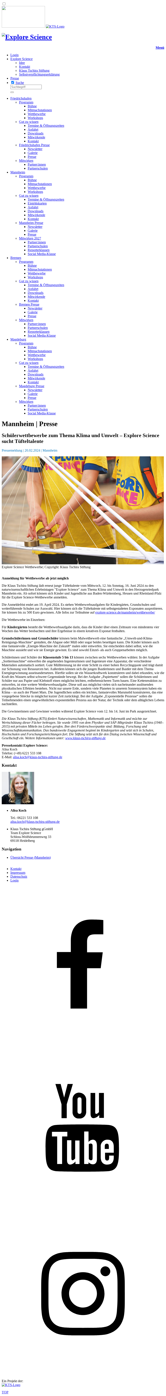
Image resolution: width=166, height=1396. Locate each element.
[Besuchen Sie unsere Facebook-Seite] (83, 1047)
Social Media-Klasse (42, 254)
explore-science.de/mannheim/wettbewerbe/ (125, 612)
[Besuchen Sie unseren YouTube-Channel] (83, 1210)
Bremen (15, 258)
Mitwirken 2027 (30, 238)
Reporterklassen (38, 250)
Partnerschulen (38, 168)
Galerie (33, 153)
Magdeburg (18, 339)
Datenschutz (18, 876)
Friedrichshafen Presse (34, 145)
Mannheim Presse (31, 223)
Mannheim (17, 172)
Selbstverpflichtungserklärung (39, 74)
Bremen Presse (29, 304)
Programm (26, 102)
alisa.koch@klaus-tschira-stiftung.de (37, 757)
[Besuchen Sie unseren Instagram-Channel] (83, 1373)
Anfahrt (33, 129)
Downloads (35, 133)
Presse (14, 78)
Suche (20, 82)
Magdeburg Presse (31, 386)
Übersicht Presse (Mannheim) (30, 857)
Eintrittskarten (37, 203)
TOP (5, 1392)
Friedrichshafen (21, 98)
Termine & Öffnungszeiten (46, 125)
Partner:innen (37, 164)
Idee (22, 63)
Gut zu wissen (28, 122)
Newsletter (35, 149)
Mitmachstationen (40, 110)
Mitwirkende (36, 137)
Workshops (35, 118)
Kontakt (24, 66)
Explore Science (21, 59)
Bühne (32, 106)
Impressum (17, 872)
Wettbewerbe (37, 114)
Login (14, 55)
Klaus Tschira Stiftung (34, 70)
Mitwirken (26, 160)
